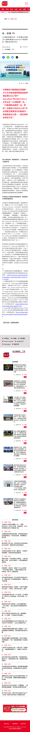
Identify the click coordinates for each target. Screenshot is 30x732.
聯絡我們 (23, 723)
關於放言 (6, 723)
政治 (11, 9)
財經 (16, 9)
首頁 (5, 19)
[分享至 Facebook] (3, 57)
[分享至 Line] (8, 57)
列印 (26, 83)
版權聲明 (15, 723)
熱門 (7, 9)
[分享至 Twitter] (12, 57)
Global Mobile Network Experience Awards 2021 (15, 305)
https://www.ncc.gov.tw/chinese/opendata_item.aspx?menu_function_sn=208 (15, 277)
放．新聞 (10, 19)
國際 (24, 9)
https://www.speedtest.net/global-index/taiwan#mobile (15, 314)
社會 (20, 9)
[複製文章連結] (17, 57)
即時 (3, 9)
